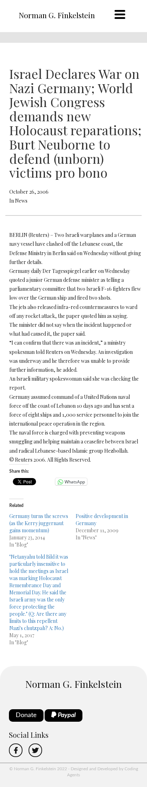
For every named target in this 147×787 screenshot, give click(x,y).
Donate (26, 715)
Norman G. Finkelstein (57, 15)
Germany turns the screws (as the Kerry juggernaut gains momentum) (38, 523)
